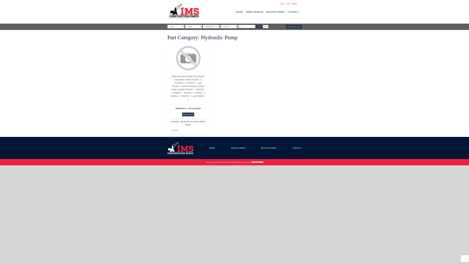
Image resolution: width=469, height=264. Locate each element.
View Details (174, 130)
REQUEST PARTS (268, 148)
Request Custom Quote (294, 27)
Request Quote (188, 114)
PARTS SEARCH (238, 148)
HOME (212, 148)
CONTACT (297, 148)
